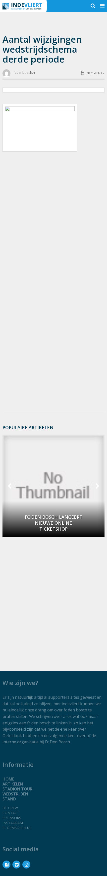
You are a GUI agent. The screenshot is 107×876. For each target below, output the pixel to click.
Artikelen (12, 784)
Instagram (12, 822)
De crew (10, 807)
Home (8, 779)
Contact (10, 812)
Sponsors (11, 817)
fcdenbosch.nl (17, 827)
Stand (9, 799)
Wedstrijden (15, 794)
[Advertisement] (53, 214)
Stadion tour (17, 789)
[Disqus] (53, 341)
